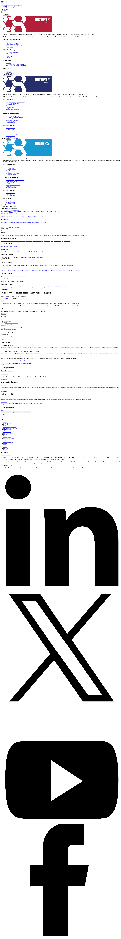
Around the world (10, 107)
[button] (1, 3)
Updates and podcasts (11, 111)
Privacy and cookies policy (35, 467)
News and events (7, 432)
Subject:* (3, 322)
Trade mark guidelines (56, 467)
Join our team (9, 72)
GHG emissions (21, 467)
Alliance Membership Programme (40, 286)
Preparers (5, 447)
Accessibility (3, 467)
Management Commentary (12, 118)
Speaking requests (10, 73)
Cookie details (4, 379)
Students (5, 449)
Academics (5, 440)
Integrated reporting (10, 122)
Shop (4, 435)
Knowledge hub (9, 194)
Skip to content (4, 1)
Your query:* (3, 325)
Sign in (7, 298)
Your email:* (3, 321)
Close (2, 301)
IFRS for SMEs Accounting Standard (14, 117)
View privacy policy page (36, 403)
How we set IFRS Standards (12, 43)
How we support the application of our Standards (17, 45)
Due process (9, 56)
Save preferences (26, 403)
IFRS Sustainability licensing (12, 210)
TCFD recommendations (11, 187)
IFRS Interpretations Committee (13, 103)
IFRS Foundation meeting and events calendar (16, 64)
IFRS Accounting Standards (12, 116)
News (7, 108)
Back (2, 410)
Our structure (9, 55)
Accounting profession (8, 442)
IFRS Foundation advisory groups (13, 53)
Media (4, 444)
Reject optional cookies (17, 363)
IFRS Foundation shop (38, 257)
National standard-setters (8, 446)
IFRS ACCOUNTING (8, 74)
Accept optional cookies (6, 363)
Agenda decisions (10, 129)
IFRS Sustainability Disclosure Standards (15, 180)
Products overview (5, 257)
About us (8, 42)
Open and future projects (11, 134)
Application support (10, 128)
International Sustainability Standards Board (16, 167)
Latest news (8, 63)
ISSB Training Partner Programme (62, 286)
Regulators (5, 448)
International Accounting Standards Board (15, 102)
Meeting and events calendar (12, 109)
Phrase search (4, 9)
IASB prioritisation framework (36, 251)
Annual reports (9, 47)
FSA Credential (9, 212)
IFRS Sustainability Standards (10, 428)
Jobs (4, 430)
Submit (2, 328)
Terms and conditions (46, 467)
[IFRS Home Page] (2, 2)
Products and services (8, 433)
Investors (5, 443)
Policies (27, 467)
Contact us (8, 71)
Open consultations (10, 136)
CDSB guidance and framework (13, 185)
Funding (8, 57)
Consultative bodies (10, 104)
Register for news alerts (6, 455)
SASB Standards (10, 183)
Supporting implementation (9, 438)
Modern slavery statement (12, 467)
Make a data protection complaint (77, 467)
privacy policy (22, 360)
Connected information (11, 105)
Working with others (10, 195)
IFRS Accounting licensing (15, 257)
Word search (3, 10)
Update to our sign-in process (15, 5)
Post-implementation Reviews (12, 44)
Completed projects (10, 137)
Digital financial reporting (12, 120)
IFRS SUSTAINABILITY (9, 138)
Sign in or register (5, 5)
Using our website (65, 467)
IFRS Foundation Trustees (12, 52)
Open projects (9, 200)
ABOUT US (6, 14)
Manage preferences (27, 363)
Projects (5, 434)
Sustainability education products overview (10, 286)
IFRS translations (10, 121)
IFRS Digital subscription (27, 257)
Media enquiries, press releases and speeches (16, 65)
